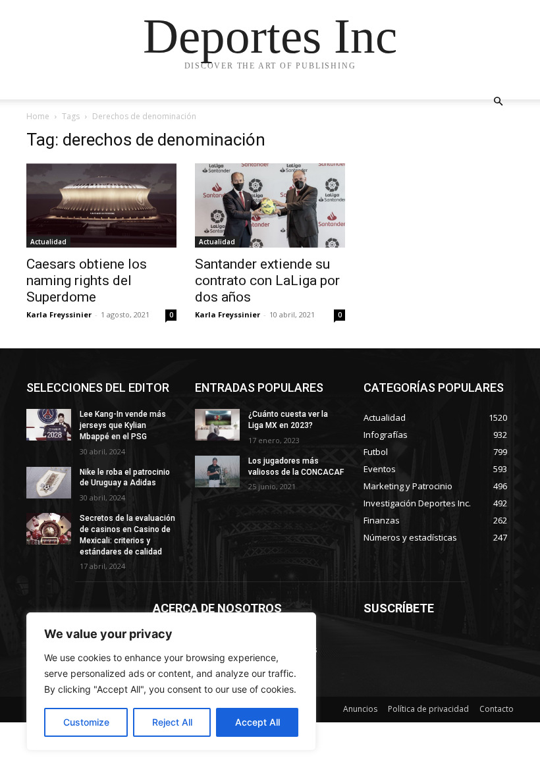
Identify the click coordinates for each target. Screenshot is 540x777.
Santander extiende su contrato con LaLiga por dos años (267, 280)
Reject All (172, 722)
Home (37, 116)
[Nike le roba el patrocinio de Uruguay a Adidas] (48, 482)
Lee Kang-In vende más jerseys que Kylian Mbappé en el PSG (123, 425)
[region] (171, 681)
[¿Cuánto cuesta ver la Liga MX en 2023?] (217, 425)
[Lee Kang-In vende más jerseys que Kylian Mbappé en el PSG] (48, 425)
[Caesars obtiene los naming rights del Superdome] (101, 205)
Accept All (257, 722)
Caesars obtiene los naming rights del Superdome (86, 280)
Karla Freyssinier (59, 314)
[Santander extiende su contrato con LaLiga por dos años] (270, 205)
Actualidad (48, 241)
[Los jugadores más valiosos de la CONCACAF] (217, 471)
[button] (498, 101)
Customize (86, 722)
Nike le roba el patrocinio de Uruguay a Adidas (125, 478)
